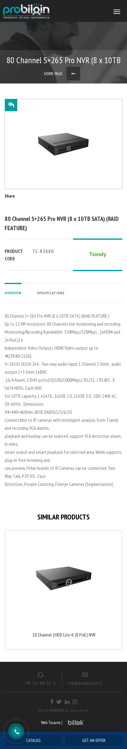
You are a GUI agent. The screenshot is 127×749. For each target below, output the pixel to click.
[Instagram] (74, 701)
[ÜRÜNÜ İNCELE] (63, 590)
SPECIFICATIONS (51, 293)
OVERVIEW (13, 293)
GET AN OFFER (93, 740)
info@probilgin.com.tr (85, 683)
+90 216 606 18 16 (40, 683)
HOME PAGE (53, 73)
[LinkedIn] (67, 701)
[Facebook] (51, 701)
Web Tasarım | (51, 722)
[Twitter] (59, 701)
